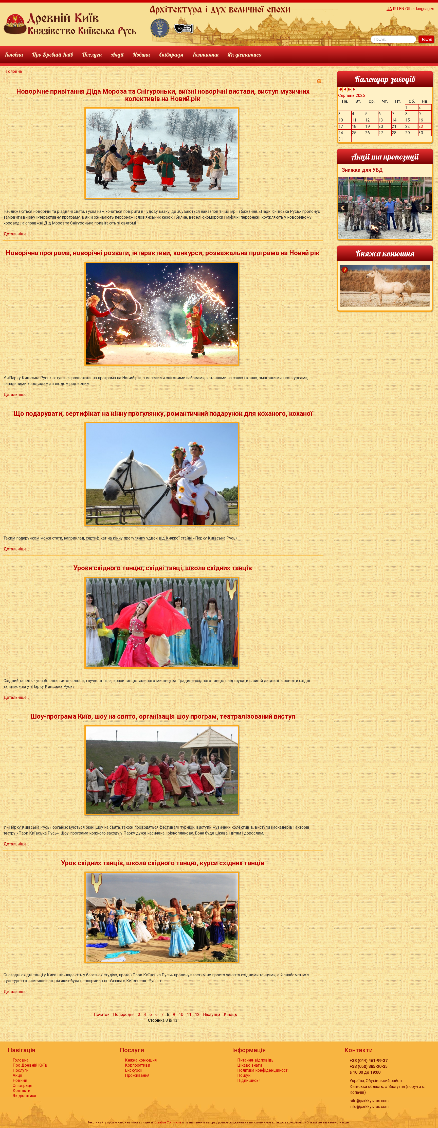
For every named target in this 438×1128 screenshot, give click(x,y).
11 (189, 1014)
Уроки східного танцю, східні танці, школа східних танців (163, 568)
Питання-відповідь (255, 1060)
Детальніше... (16, 234)
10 (181, 1014)
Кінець (230, 1014)
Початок (102, 1014)
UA (389, 8)
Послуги (92, 54)
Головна (14, 54)
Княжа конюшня (141, 1060)
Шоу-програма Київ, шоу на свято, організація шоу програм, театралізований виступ (162, 716)
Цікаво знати (249, 1065)
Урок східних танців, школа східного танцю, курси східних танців (162, 863)
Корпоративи (137, 1065)
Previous (343, 207)
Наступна (211, 1014)
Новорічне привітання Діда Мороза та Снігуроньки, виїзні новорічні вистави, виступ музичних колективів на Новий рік (162, 95)
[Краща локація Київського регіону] (184, 27)
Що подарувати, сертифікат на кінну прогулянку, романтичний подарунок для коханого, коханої (162, 413)
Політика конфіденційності (262, 1070)
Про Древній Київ (52, 54)
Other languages (419, 8)
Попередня (123, 1014)
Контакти (205, 54)
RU (395, 8)
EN (401, 8)
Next (427, 207)
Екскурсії (133, 1070)
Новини (141, 54)
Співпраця (171, 54)
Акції (117, 54)
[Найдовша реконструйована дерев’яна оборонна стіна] (160, 27)
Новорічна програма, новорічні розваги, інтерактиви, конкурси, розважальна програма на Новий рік (163, 253)
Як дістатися (245, 54)
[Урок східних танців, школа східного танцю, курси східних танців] (162, 916)
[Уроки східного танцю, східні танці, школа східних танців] (162, 622)
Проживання (137, 1075)
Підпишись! (248, 1080)
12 (197, 1014)
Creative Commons (167, 1122)
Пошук (426, 39)
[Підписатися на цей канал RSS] (319, 81)
